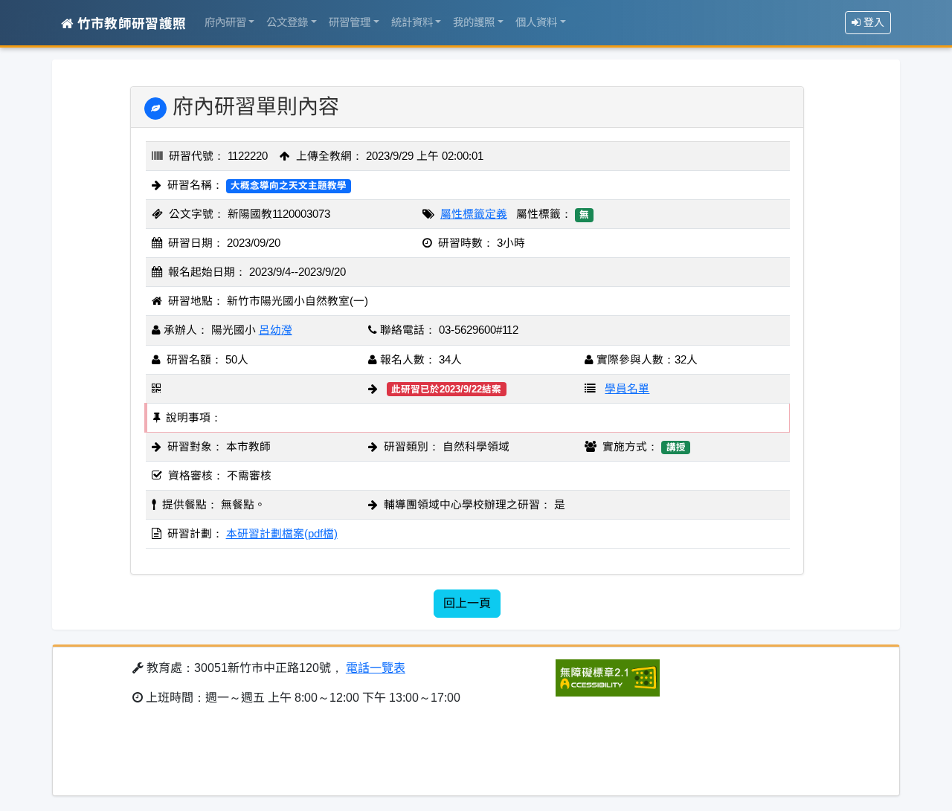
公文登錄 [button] (287, 22)
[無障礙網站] (608, 677)
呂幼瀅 (275, 330)
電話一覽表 (375, 668)
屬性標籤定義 (473, 214)
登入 (872, 22)
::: (65, 78)
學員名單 (627, 389)
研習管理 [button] (349, 22)
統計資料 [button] (412, 22)
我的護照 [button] (474, 22)
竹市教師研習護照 (129, 23)
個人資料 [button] (536, 22)
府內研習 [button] (225, 22)
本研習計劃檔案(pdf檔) (282, 534)
